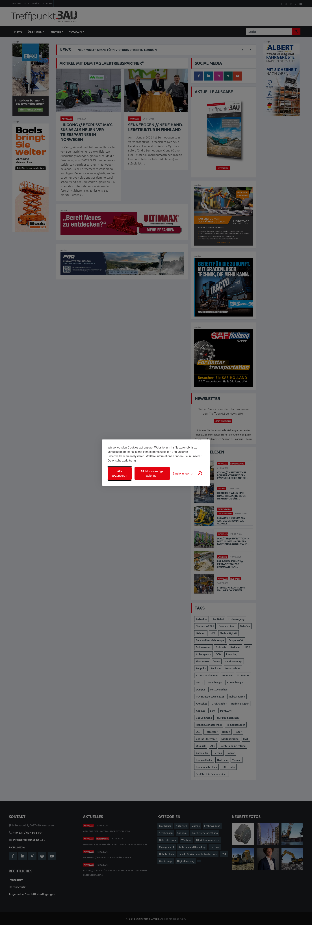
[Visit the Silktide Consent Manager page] (200, 473)
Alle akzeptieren (119, 473)
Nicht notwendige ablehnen (152, 473)
